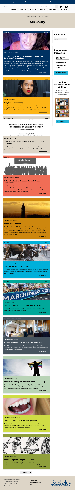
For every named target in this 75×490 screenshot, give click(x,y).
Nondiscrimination (35, 482)
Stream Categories (56, 37)
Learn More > (43, 73)
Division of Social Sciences (27, 2)
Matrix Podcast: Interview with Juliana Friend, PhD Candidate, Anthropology (23, 57)
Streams (33, 16)
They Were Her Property (13, 103)
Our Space (13, 2)
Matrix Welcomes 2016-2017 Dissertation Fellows (23, 343)
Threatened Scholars (12, 224)
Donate (59, 2)
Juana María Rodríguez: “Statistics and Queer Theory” (25, 382)
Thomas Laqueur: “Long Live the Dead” (19, 460)
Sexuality (40, 16)
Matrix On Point (61, 62)
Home (28, 16)
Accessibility (34, 480)
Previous (25, 472)
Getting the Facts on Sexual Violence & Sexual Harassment (22, 182)
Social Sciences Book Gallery (45, 2)
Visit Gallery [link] (62, 121)
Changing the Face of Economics (17, 266)
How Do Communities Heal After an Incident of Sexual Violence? (25, 143)
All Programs (61, 73)
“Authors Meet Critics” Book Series (62, 58)
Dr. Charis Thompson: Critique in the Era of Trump (23, 305)
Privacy (32, 485)
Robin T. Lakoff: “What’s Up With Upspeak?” (20, 421)
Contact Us (68, 2)
